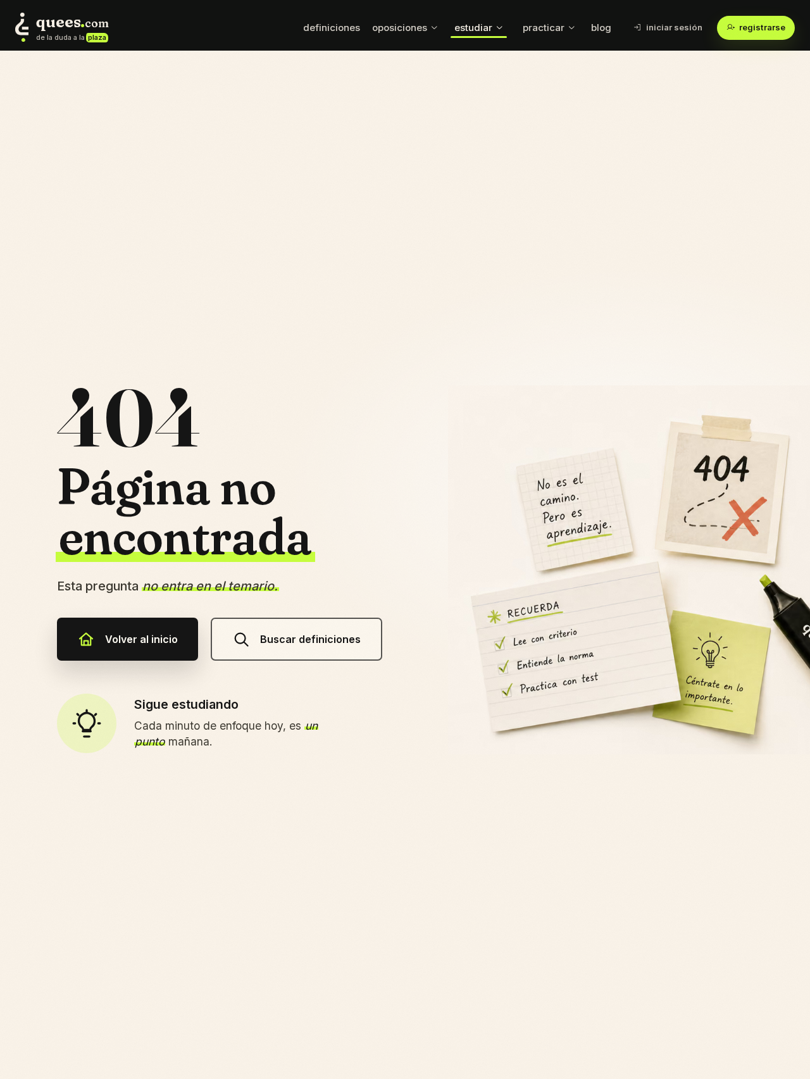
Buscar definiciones (310, 639)
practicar (543, 28)
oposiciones (399, 28)
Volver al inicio (141, 639)
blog (601, 28)
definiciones (331, 28)
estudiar (473, 28)
